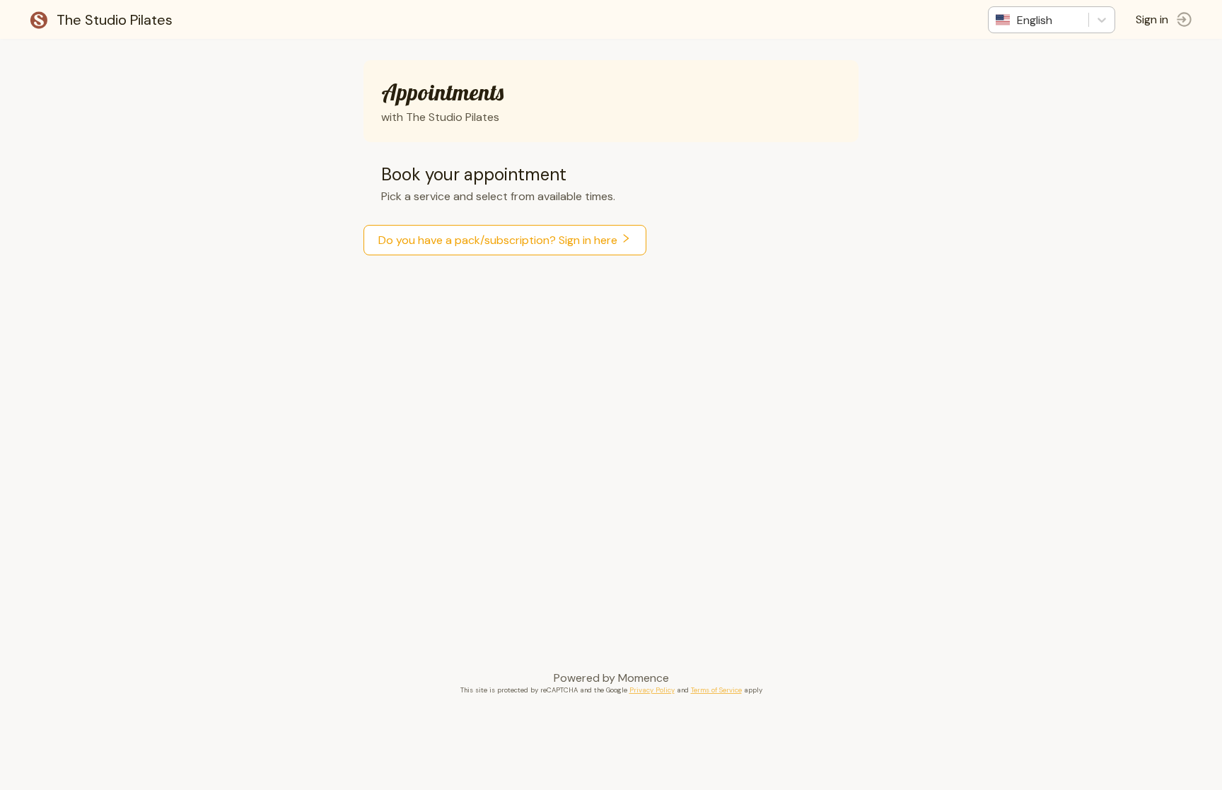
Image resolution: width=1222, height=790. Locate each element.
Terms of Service (716, 690)
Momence (643, 677)
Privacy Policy (652, 690)
